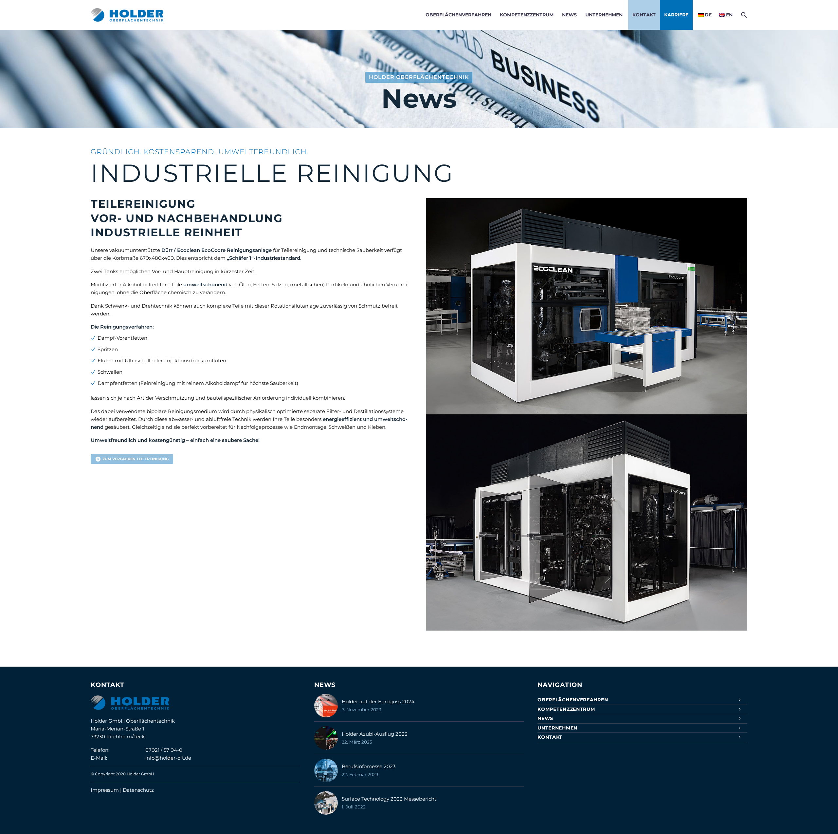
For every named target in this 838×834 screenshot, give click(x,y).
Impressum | (107, 790)
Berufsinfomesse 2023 (368, 766)
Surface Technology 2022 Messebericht (389, 799)
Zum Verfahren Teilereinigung (132, 459)
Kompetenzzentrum (527, 15)
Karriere (676, 15)
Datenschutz (138, 790)
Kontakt (644, 15)
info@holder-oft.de (168, 758)
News (569, 15)
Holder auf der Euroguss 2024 (378, 701)
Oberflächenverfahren (458, 15)
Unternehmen (604, 15)
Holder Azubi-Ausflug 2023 (374, 734)
